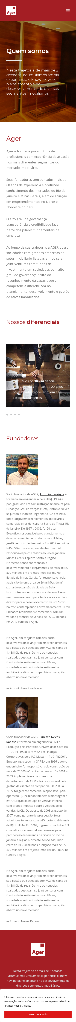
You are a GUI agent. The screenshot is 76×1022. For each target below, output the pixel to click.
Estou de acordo (38, 1014)
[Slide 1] (7, 415)
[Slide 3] (15, 415)
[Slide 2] (11, 415)
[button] (68, 10)
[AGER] (11, 10)
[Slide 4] (19, 415)
